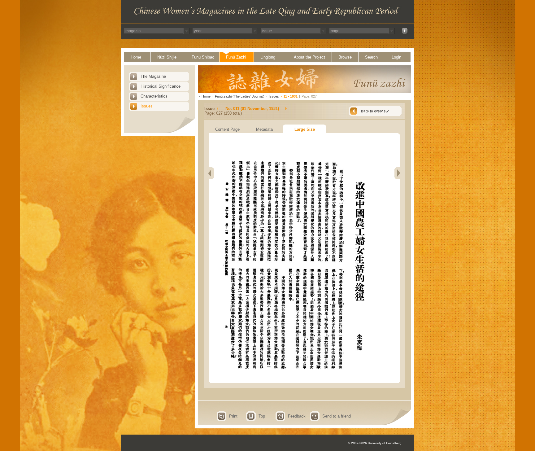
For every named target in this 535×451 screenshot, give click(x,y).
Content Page (227, 129)
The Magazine (153, 76)
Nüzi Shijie (166, 57)
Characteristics (154, 96)
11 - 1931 (291, 96)
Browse (345, 57)
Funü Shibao (203, 57)
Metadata (264, 129)
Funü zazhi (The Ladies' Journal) (239, 96)
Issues (147, 106)
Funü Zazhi (236, 57)
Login (396, 57)
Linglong (267, 57)
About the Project (309, 57)
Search (371, 57)
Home (136, 57)
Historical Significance (161, 86)
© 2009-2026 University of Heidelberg (375, 443)
